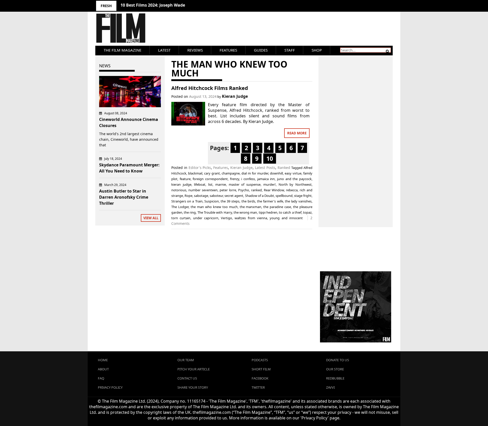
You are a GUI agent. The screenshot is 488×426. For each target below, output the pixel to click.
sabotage (201, 195)
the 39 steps (230, 201)
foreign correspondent (210, 179)
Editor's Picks (200, 167)
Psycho (243, 190)
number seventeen (203, 190)
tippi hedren (268, 212)
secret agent (233, 195)
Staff (289, 50)
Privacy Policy (110, 387)
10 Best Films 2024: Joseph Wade (152, 5)
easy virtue (293, 173)
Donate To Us (337, 360)
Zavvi (330, 387)
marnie (220, 184)
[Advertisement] (355, 136)
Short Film (261, 369)
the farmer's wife (270, 201)
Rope (188, 195)
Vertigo (226, 218)
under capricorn (205, 218)
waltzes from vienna (251, 218)
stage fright (303, 195)
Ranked (284, 167)
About (103, 369)
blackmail (195, 173)
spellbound (284, 195)
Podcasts (260, 360)
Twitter (258, 387)
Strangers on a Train (187, 201)
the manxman (251, 206)
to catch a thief (290, 212)
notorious (178, 190)
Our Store (335, 369)
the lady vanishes (298, 201)
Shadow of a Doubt (259, 195)
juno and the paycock (294, 179)
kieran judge (181, 184)
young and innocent (286, 218)
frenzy (234, 179)
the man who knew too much (214, 206)
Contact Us (187, 378)
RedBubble (335, 378)
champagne (231, 173)
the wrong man (245, 212)
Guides (261, 50)
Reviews (195, 50)
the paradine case (277, 206)
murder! (269, 184)
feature (185, 179)
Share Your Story (192, 387)
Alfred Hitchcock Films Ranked (209, 88)
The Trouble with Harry (214, 212)
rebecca (292, 190)
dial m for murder (254, 173)
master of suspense (245, 184)
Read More (297, 133)
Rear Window (274, 190)
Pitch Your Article (193, 369)
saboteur (216, 195)
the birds (248, 201)
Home (103, 360)
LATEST (164, 50)
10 (269, 158)
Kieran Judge (235, 96)
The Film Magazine (122, 50)
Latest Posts (265, 167)
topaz (307, 212)
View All (150, 218)
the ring (190, 212)
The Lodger (180, 206)
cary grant (212, 173)
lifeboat (199, 184)
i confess (248, 179)
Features (228, 50)
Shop (317, 50)
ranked (256, 190)
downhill (276, 173)
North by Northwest (295, 184)
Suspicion (211, 201)
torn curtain (180, 218)
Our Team (185, 360)
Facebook (260, 378)
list (210, 184)
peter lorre (228, 190)
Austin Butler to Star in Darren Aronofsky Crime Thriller (123, 197)
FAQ (101, 378)
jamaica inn (266, 179)
